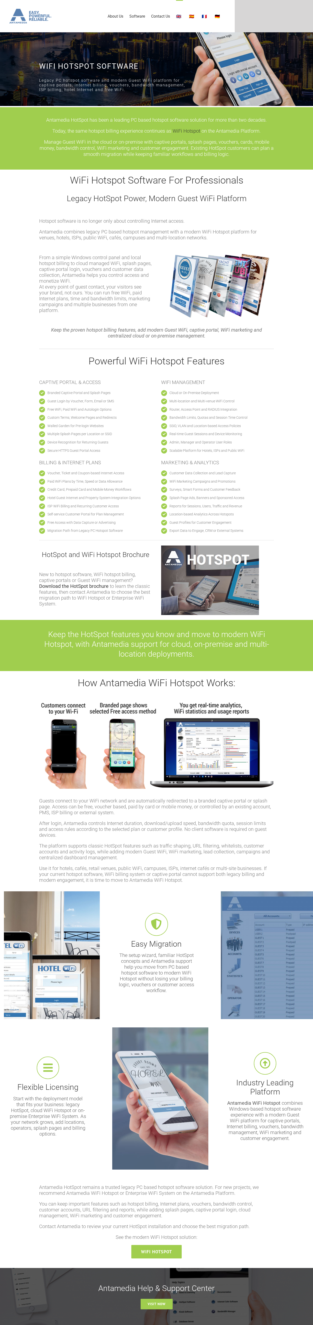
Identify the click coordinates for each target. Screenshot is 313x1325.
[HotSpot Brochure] (210, 548)
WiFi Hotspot (186, 131)
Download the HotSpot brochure (74, 586)
